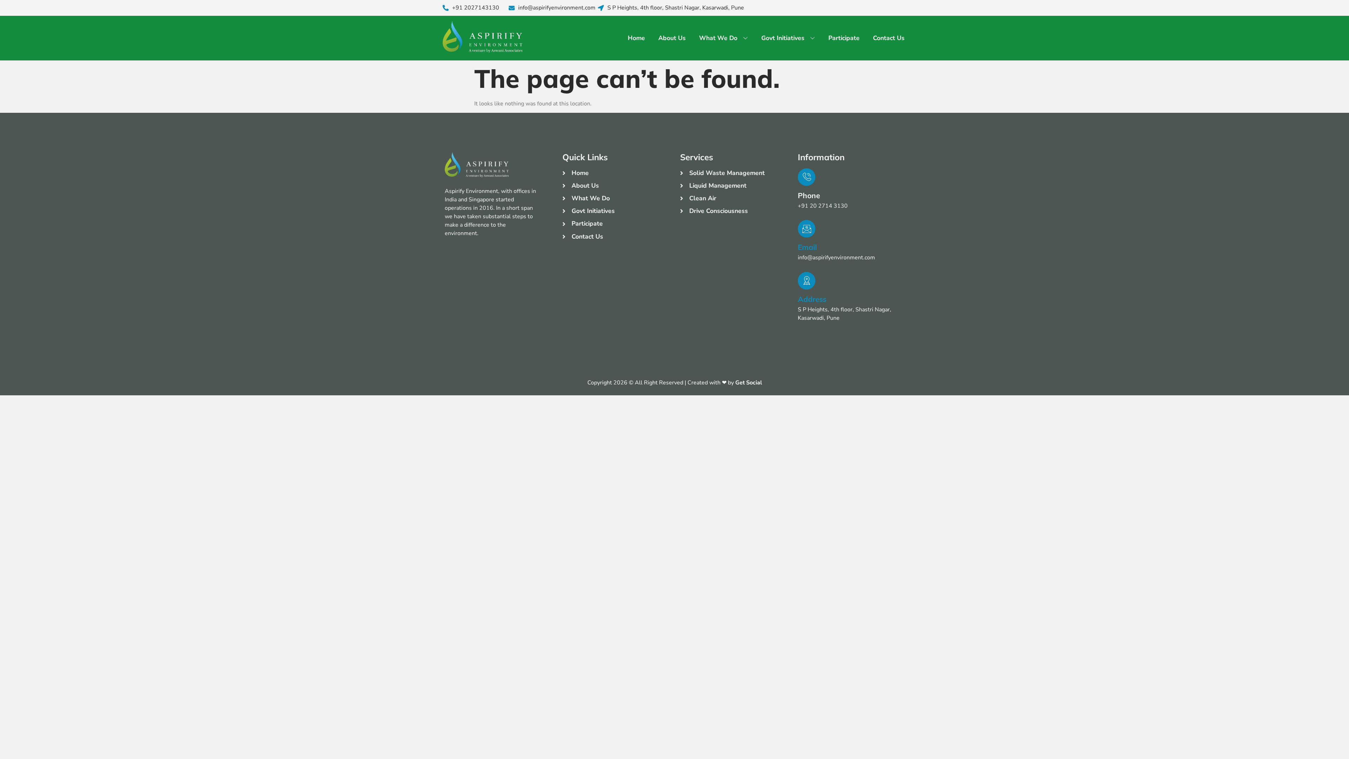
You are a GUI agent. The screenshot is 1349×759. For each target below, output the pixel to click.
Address (812, 299)
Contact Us (889, 38)
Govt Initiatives (782, 38)
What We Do (718, 38)
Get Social (748, 383)
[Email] (806, 229)
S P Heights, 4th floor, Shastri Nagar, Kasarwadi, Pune (675, 8)
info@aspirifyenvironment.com (556, 8)
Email (807, 247)
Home (636, 38)
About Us (672, 38)
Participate (844, 38)
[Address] (806, 281)
